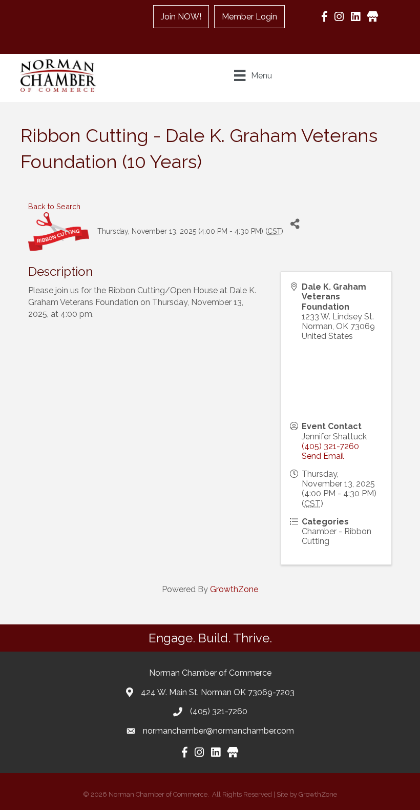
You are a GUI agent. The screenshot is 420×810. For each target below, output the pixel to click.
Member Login (249, 17)
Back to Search (54, 206)
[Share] (294, 223)
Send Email (323, 456)
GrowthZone (234, 589)
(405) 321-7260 (330, 446)
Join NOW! (181, 17)
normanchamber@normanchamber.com (218, 731)
